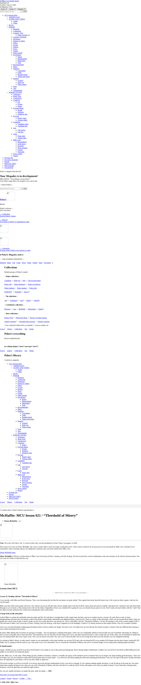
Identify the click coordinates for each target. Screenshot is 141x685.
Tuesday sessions (43, 321)
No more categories (11, 160)
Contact (2, 678)
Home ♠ (3, 263)
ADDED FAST (14, 17)
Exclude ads (8, 158)
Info (24, 281)
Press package (22, 148)
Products (21, 112)
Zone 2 (26, 292)
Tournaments (17, 90)
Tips (14, 88)
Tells (19, 63)
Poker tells (33, 288)
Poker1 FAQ (8, 318)
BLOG (11, 25)
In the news (22, 144)
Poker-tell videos (21, 318)
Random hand (22, 75)
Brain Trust (17, 96)
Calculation (22, 71)
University (47, 263)
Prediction (7, 292)
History (15, 47)
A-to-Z (2, 329)
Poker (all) (8, 284)
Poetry (20, 106)
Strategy (16, 79)
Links (15, 134)
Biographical (22, 142)
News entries (17, 154)
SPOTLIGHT (9, 166)
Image (20, 57)
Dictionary (17, 39)
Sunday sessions (10, 321)
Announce (16, 94)
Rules (15, 67)
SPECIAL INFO (10, 164)
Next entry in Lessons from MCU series (13, 675)
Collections (18, 329)
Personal (21, 146)
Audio (15, 21)
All (5, 300)
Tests (15, 86)
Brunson (7, 309)
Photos (15, 156)
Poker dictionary (20, 284)
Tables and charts (24, 77)
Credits (22, 678)
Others (40, 309)
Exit (20, 521)
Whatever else (22, 114)
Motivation (21, 61)
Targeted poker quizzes (27, 321)
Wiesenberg (32, 309)
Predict (35, 263)
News (15, 49)
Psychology (17, 55)
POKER (12, 27)
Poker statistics (9, 288)
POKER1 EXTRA (15, 92)
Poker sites (21, 136)
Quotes (20, 150)
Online (15, 51)
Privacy (15, 678)
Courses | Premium (19, 37)
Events (15, 45)
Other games (22, 84)
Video (15, 23)
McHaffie (22, 309)
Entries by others (19, 41)
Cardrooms (17, 31)
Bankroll (16, 29)
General (20, 81)
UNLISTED (8, 168)
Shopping (18, 292)
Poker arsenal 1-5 (24, 35)
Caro (14, 309)
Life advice (21, 130)
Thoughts (21, 152)
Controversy (17, 98)
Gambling (16, 122)
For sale (16, 116)
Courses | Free (18, 33)
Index (9, 263)
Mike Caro (17, 140)
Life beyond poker (34, 281)
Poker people (17, 53)
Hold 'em (21, 82)
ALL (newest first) (10, 15)
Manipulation (22, 59)
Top (25, 329)
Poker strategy (22, 288)
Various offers (22, 120)
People (20, 110)
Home (31, 329)
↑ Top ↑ (28, 678)
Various (36, 300)
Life (14, 128)
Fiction (20, 104)
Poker (29, 263)
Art (19, 102)
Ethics (15, 43)
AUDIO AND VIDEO (17, 19)
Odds (19, 73)
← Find (24, 11)
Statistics (16, 69)
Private (6, 162)
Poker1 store (22, 118)
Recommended (18, 65)
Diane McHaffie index (7, 552)
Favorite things (18, 108)
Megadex (22, 9)
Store (40, 263)
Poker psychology (34, 284)
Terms (9, 678)
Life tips (20, 132)
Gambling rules (23, 124)
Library (12, 9)
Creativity (16, 100)
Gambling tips (22, 126)
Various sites (22, 138)
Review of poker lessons (38, 318)
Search (4, 9)
